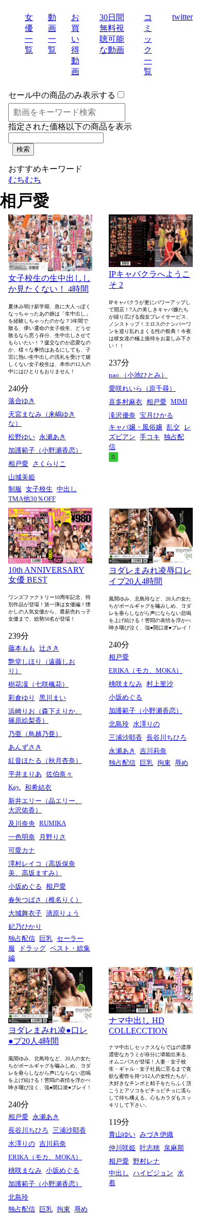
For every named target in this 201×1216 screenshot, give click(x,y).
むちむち (24, 179)
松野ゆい (21, 437)
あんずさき (25, 747)
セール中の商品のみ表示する (61, 95)
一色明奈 (21, 837)
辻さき (49, 648)
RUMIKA (52, 823)
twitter (182, 16)
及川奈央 (21, 823)
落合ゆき (21, 401)
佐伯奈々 (59, 774)
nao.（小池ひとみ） (138, 375)
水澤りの (146, 724)
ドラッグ (32, 948)
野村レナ (146, 1161)
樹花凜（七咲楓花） (38, 684)
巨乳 (46, 938)
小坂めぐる (25, 886)
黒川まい (52, 698)
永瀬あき (52, 437)
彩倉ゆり (21, 698)
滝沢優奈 (122, 415)
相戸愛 (18, 464)
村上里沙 (159, 684)
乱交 (173, 427)
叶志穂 (150, 1148)
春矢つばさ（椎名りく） (45, 900)
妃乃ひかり (25, 926)
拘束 (164, 763)
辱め (181, 763)
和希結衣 (38, 787)
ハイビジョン (153, 1173)
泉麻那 (174, 1148)
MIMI (179, 401)
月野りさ (52, 837)
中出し (67, 489)
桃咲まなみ (125, 684)
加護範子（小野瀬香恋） (45, 450)
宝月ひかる (156, 415)
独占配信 (21, 938)
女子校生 (39, 489)
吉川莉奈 (153, 751)
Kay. (14, 787)
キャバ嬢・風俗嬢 (135, 427)
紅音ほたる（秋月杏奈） (45, 760)
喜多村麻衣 (125, 402)
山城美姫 (21, 477)
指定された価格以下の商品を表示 (70, 126)
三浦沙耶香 (125, 737)
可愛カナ (21, 850)
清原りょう (62, 913)
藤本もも (21, 648)
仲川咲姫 (122, 1148)
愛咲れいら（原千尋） (142, 388)
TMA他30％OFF (32, 499)
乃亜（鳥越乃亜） (35, 734)
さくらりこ (49, 464)
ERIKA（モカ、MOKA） (145, 670)
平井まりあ (25, 774)
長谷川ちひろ (166, 737)
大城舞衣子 (25, 913)
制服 (15, 489)
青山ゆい (122, 1134)
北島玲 (119, 724)
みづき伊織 (156, 1134)
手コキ (150, 437)
